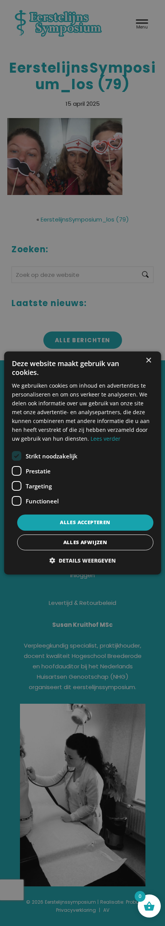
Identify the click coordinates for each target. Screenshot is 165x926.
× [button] (148, 360)
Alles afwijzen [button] (85, 542)
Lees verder (105, 438)
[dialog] (82, 463)
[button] (83, 560)
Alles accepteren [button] (85, 522)
